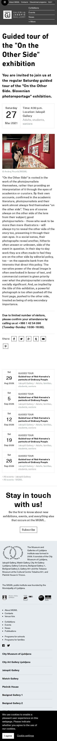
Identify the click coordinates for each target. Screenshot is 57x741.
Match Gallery (10, 678)
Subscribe (28, 529)
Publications (10, 631)
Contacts (24, 2)
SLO (50, 2)
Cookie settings (25, 735)
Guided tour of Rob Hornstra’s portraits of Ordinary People (34, 378)
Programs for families (15, 639)
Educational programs (38, 2)
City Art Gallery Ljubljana (16, 662)
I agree (8, 735)
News (31, 17)
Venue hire (10, 616)
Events (32, 12)
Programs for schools (15, 636)
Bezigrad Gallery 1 (12, 695)
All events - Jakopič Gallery (17, 476)
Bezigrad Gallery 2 (12, 703)
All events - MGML (13, 479)
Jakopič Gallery (10, 670)
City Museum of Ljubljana (16, 653)
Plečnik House (10, 686)
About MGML (14, 2)
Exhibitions (34, 8)
